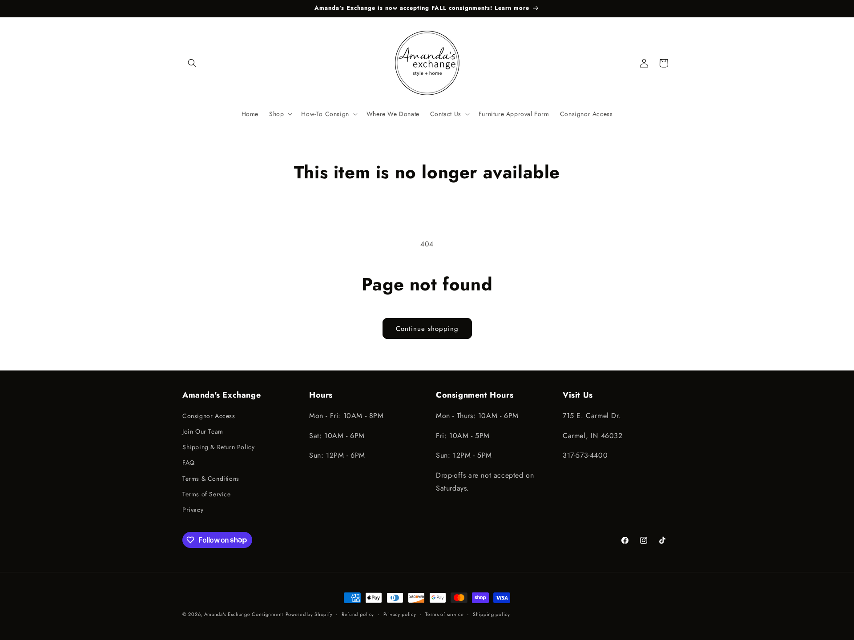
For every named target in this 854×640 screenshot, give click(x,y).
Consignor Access (208, 415)
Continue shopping (427, 329)
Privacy (192, 509)
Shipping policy (491, 613)
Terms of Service (206, 493)
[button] (192, 63)
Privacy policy (399, 613)
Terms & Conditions (210, 478)
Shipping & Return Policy (218, 447)
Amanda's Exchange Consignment (243, 614)
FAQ (188, 462)
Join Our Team (202, 431)
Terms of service (444, 613)
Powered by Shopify (309, 614)
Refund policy (358, 613)
